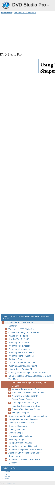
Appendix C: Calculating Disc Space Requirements (25, 454)
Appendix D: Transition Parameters (24, 459)
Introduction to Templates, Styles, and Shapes (29, 384)
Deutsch (7, 471)
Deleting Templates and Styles (26, 409)
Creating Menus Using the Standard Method (28, 372)
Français (7, 476)
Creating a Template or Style (25, 403)
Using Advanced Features (20, 443)
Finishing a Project (16, 439)
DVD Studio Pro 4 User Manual (25, 13)
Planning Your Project (18, 336)
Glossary (12, 463)
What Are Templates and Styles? (26, 389)
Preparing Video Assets (19, 342)
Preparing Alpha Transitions (21, 356)
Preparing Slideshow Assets (21, 352)
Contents (12, 326)
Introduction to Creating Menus (22, 369)
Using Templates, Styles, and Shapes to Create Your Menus (29, 377)
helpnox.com (11, 483)
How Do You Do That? (18, 339)
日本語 (6, 478)
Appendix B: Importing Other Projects (25, 449)
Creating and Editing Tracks (21, 423)
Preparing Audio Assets (19, 346)
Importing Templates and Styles (26, 406)
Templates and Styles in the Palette (28, 393)
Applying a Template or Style (25, 396)
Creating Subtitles (16, 429)
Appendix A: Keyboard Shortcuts (23, 446)
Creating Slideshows (17, 426)
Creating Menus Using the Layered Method (27, 416)
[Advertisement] (27, 33)
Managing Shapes (20, 413)
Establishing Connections (20, 436)
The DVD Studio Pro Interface (21, 362)
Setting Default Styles (22, 399)
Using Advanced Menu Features (23, 419)
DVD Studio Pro (6, 5)
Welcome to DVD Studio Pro (21, 329)
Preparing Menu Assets (19, 349)
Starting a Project (16, 359)
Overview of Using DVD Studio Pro (24, 332)
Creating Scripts (15, 433)
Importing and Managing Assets (22, 366)
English (6, 474)
